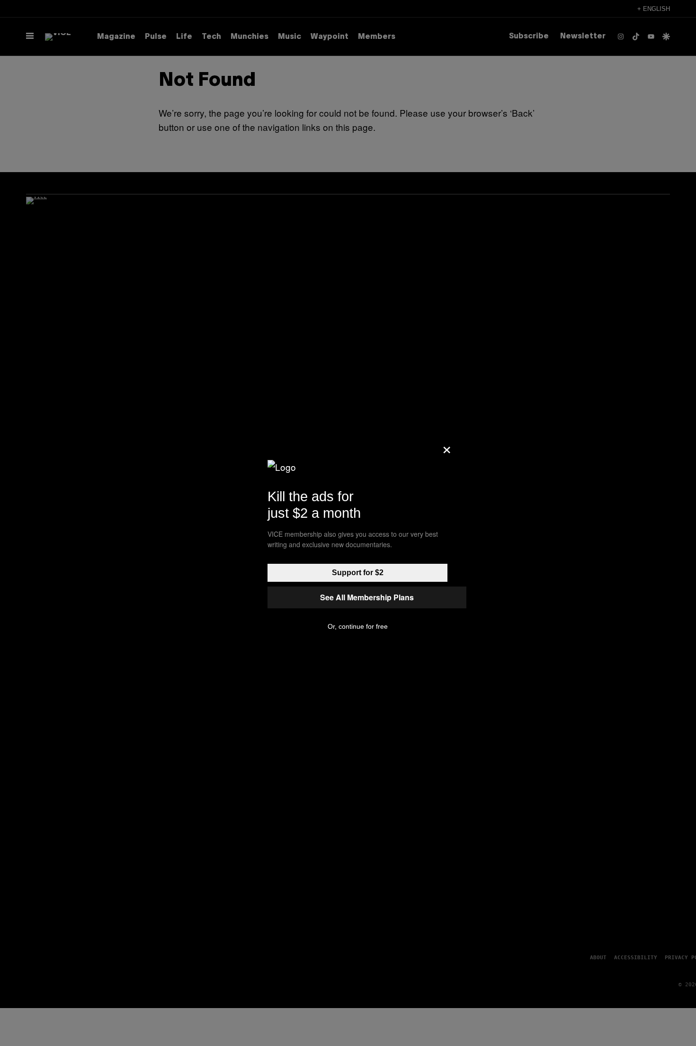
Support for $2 (358, 573)
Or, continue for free (358, 626)
